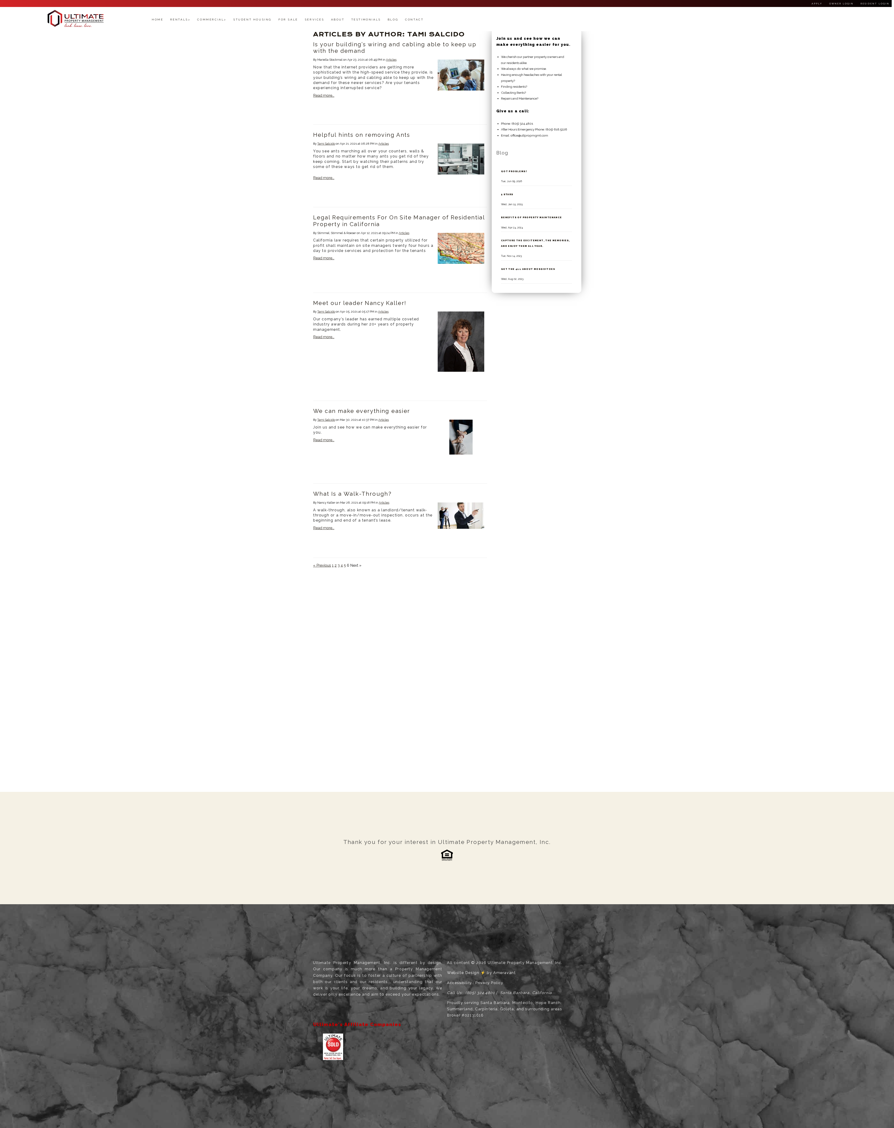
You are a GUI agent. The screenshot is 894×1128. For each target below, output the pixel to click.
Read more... (323, 95)
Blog (393, 19)
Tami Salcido (326, 143)
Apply (817, 3)
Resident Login (874, 3)
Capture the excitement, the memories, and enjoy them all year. (535, 243)
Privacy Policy (489, 983)
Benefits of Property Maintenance (531, 217)
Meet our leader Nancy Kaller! (359, 303)
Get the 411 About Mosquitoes (528, 269)
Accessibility (459, 983)
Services (314, 19)
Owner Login (841, 3)
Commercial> (212, 19)
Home (157, 19)
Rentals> (180, 19)
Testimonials (366, 19)
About (338, 19)
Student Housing (252, 19)
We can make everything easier (361, 411)
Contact (414, 19)
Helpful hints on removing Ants (361, 134)
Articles (391, 59)
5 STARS (507, 194)
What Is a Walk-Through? (352, 493)
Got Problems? (514, 171)
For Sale (288, 19)
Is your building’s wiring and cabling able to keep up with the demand (394, 47)
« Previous (322, 565)
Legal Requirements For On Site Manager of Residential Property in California (399, 221)
